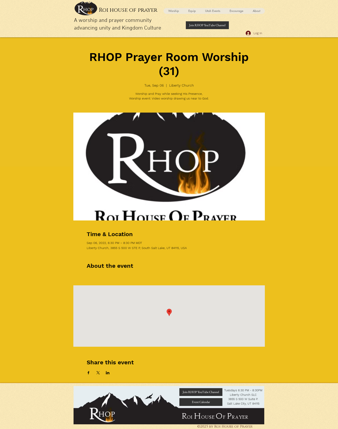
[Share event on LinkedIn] (108, 372)
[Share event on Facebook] (88, 372)
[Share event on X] (98, 372)
